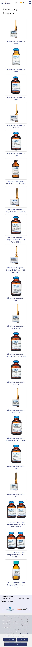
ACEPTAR (16, 644)
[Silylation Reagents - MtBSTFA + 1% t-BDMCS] (16, 425)
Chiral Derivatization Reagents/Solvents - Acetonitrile (16, 524)
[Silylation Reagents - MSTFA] (16, 369)
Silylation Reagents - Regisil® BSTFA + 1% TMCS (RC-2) (16, 240)
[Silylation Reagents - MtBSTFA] (16, 397)
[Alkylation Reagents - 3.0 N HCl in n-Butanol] (16, 169)
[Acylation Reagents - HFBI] (16, 56)
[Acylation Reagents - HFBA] (16, 28)
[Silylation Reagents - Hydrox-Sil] (16, 313)
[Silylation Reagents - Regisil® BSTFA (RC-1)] (16, 197)
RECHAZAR (22, 640)
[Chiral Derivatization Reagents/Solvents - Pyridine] (16, 539)
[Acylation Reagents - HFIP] (16, 84)
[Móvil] (23, 2)
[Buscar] (16, 2)
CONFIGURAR (9, 640)
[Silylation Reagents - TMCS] (16, 453)
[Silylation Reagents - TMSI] (16, 481)
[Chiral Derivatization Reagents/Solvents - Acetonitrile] (16, 509)
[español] (21, 2)
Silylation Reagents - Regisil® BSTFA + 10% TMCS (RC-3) (16, 270)
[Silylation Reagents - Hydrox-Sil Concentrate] (16, 341)
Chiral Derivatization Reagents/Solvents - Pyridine (16, 554)
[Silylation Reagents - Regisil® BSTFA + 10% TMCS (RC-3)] (16, 255)
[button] (30, 2)
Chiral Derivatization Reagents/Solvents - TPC (16, 585)
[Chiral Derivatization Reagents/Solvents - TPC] (16, 570)
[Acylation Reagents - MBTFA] (16, 113)
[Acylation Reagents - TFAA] (16, 141)
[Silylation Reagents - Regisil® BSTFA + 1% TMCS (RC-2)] (16, 225)
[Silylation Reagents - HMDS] (16, 285)
